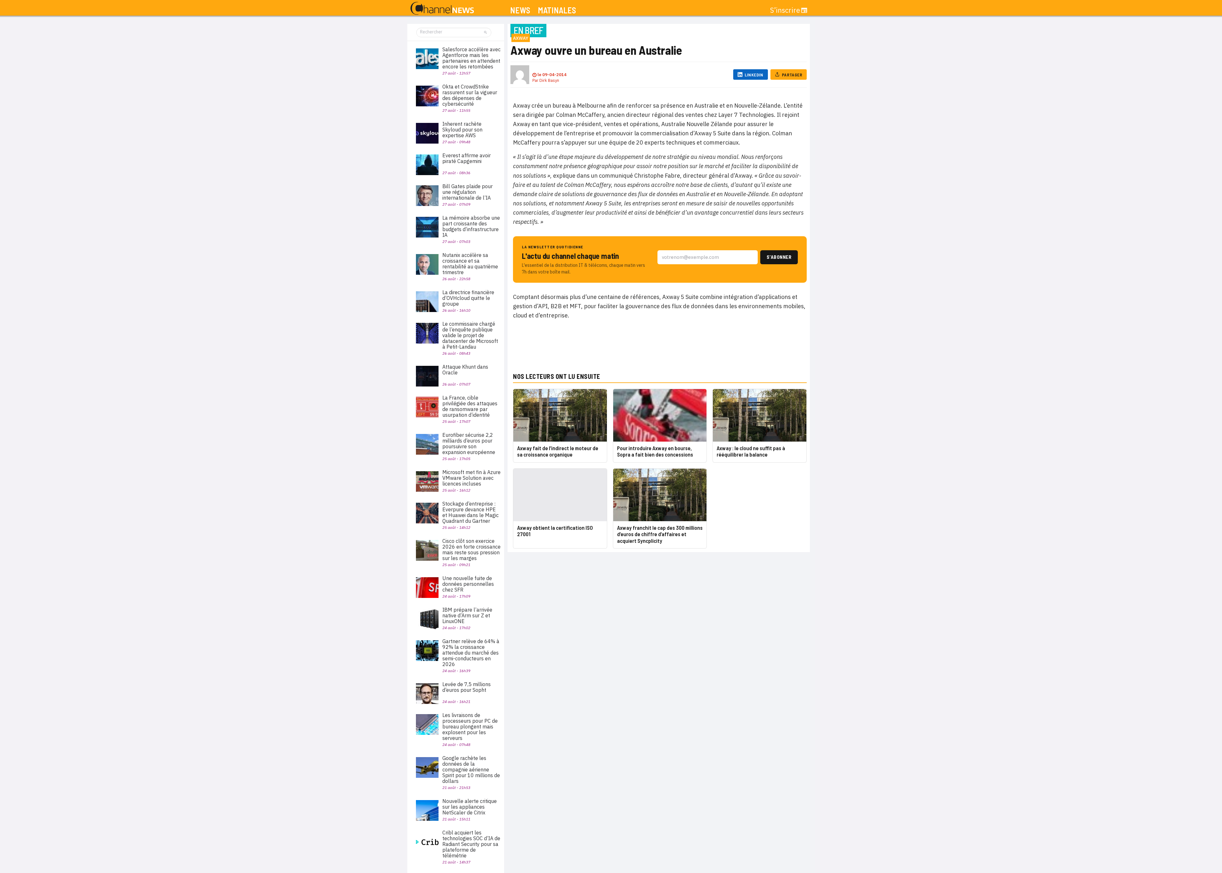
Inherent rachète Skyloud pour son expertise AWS (462, 129)
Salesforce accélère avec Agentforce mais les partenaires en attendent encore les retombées (471, 58)
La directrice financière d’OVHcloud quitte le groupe (468, 298)
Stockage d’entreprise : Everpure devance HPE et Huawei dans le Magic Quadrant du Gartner (470, 512)
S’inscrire (785, 10)
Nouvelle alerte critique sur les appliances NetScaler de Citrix (469, 807)
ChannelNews (442, 8)
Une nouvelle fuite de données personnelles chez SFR (468, 584)
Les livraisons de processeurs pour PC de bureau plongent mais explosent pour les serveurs (470, 726)
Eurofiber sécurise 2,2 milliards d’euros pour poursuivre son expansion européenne (468, 443)
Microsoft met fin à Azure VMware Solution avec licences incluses (471, 478)
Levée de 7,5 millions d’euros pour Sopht (466, 687)
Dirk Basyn (549, 80)
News (520, 10)
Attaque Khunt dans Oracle (465, 370)
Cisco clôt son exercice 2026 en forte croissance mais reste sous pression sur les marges (471, 549)
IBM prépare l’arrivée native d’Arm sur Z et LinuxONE (467, 615)
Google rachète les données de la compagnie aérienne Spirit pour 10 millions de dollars (471, 769)
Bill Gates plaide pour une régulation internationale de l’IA (467, 192)
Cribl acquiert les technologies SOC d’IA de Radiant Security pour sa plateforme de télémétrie (471, 844)
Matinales (557, 10)
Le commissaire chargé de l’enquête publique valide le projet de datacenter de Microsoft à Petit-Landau (470, 335)
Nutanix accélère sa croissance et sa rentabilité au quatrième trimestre (470, 263)
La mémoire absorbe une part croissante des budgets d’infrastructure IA (471, 226)
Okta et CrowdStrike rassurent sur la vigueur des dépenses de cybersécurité (469, 95)
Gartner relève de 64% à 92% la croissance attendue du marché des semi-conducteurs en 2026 (470, 652)
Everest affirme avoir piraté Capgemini (466, 158)
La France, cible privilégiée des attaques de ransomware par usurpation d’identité (469, 406)
